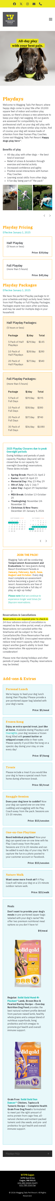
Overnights (11, 733)
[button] (50, 19)
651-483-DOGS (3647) (28, 1183)
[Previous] (44, 215)
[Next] (50, 215)
